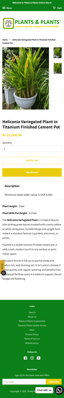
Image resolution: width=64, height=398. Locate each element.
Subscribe (53, 381)
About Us (32, 316)
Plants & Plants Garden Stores (32, 325)
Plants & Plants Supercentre (32, 320)
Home (5, 39)
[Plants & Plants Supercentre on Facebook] (25, 358)
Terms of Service (32, 338)
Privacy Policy (32, 334)
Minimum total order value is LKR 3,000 (28, 195)
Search (32, 312)
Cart (59, 8)
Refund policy (32, 342)
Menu (9, 8)
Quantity (7, 142)
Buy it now (32, 172)
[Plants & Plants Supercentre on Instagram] (32, 358)
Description (12, 186)
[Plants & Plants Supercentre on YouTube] (38, 358)
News (32, 329)
